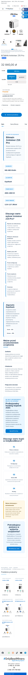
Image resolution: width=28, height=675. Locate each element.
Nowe (23, 51)
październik (12, 77)
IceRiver (3, 578)
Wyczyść (10, 84)
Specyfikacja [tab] (14, 124)
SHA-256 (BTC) (5, 620)
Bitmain (2, 50)
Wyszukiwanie (20, 9)
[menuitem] (24, 6)
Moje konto (16, 5)
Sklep (8, 5)
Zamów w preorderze (12, 114)
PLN (24, 9)
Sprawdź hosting (14, 431)
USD (24, 13)
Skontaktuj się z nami (14, 548)
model (3, 70)
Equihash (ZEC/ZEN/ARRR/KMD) (11, 50)
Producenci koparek (5, 52)
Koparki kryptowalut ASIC (16, 51)
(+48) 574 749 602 (14, 670)
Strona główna (4, 567)
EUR (24, 16)
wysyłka (4, 79)
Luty (17, 82)
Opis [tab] (2, 124)
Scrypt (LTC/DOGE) (19, 599)
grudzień (21, 77)
